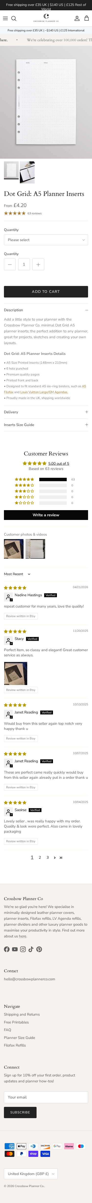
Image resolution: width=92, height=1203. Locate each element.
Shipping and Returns (22, 1014)
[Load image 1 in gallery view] (46, 102)
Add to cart (46, 291)
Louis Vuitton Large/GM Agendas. (44, 392)
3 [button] (48, 857)
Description (13, 310)
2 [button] (40, 857)
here (22, 936)
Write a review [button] (46, 515)
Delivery (11, 412)
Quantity (11, 229)
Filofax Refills (15, 1045)
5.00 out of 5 (58, 463)
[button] (25, 479)
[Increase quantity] (38, 264)
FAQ (7, 1029)
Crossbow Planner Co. (29, 1186)
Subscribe (20, 1112)
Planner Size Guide (19, 1037)
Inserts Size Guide (19, 424)
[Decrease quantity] (10, 264)
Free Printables (16, 1022)
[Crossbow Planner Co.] (46, 18)
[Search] (16, 18)
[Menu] (5, 18)
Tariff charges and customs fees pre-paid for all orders (46, 7)
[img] (15, 587)
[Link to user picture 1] (15, 673)
